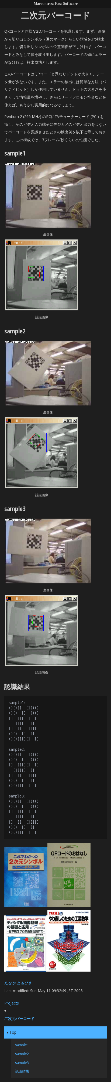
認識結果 (22, 1071)
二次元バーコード (19, 1018)
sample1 (22, 1045)
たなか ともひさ (18, 982)
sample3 (22, 1062)
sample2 (22, 1053)
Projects (11, 1003)
